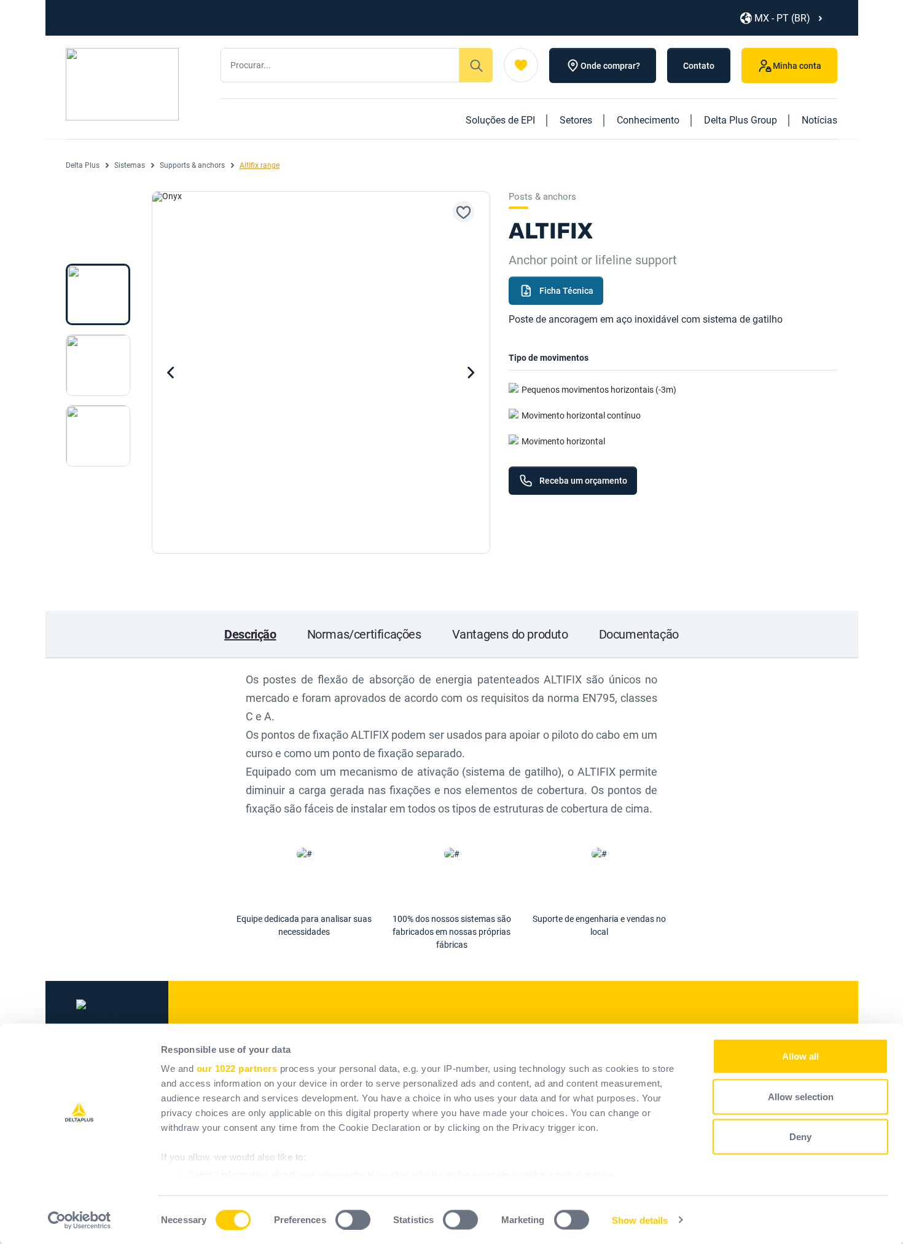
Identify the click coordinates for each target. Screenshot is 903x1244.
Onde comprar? (610, 66)
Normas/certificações (364, 634)
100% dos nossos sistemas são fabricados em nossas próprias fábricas (452, 932)
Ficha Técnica (566, 291)
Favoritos (521, 65)
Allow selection (801, 1096)
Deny (800, 1137)
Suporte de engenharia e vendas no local (599, 925)
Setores (576, 120)
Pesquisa (476, 65)
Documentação (639, 634)
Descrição (250, 634)
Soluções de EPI (500, 120)
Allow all (800, 1056)
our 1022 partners (237, 1068)
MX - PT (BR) (782, 18)
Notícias (819, 120)
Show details (640, 1219)
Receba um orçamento (583, 481)
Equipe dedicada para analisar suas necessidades (304, 925)
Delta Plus (83, 165)
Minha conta (797, 66)
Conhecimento (648, 120)
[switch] (352, 1219)
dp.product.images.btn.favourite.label (463, 211)
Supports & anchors (192, 165)
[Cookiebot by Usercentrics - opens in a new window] (79, 1220)
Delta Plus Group (740, 120)
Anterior (170, 372)
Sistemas (129, 165)
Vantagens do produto (510, 634)
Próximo (471, 372)
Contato (698, 66)
